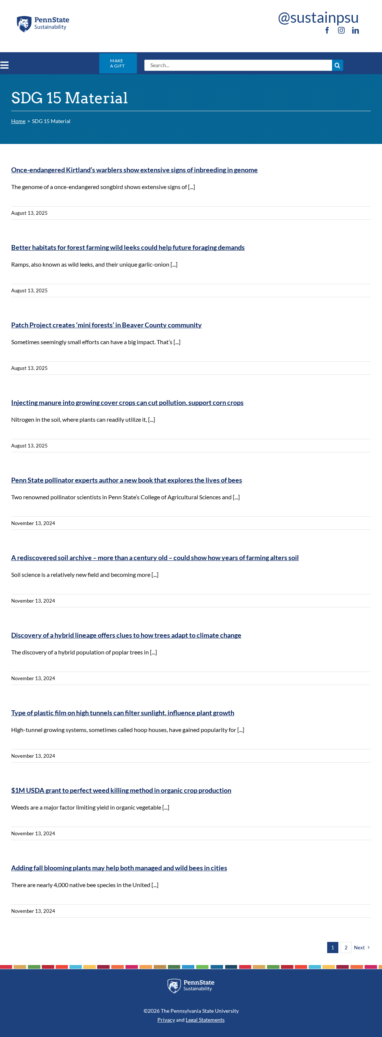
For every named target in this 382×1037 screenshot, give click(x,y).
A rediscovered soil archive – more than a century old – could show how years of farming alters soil (155, 557)
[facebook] (327, 30)
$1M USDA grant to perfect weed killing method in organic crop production (121, 790)
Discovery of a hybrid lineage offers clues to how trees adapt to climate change (126, 635)
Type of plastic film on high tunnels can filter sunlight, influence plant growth (122, 712)
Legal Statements (205, 1019)
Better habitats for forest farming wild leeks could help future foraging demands (128, 247)
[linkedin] (355, 30)
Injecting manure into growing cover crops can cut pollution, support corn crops (127, 402)
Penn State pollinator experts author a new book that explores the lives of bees (126, 480)
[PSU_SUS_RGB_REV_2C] (191, 981)
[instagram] (341, 30)
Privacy (166, 1019)
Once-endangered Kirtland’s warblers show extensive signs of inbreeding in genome (134, 170)
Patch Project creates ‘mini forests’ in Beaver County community (106, 325)
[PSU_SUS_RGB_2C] (43, 17)
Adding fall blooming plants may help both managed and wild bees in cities (119, 868)
